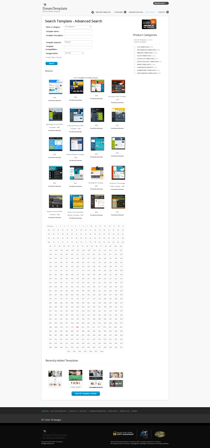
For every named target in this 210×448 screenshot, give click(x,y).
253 (110, 291)
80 (100, 242)
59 (81, 238)
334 (94, 315)
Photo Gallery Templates (147, 61)
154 (105, 262)
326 (50, 315)
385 (66, 331)
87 (55, 246)
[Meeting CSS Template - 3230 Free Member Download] (97, 179)
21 (63, 230)
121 (77, 254)
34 (123, 230)
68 (123, 238)
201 (55, 279)
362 (94, 323)
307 (99, 307)
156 (116, 262)
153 (99, 262)
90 (69, 246)
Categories (118, 12)
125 (99, 254)
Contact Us (73, 411)
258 (61, 295)
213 (121, 279)
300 (61, 307)
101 (121, 246)
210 (105, 279)
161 (66, 266)
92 (78, 246)
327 (55, 315)
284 (50, 303)
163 (77, 266)
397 (55, 335)
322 (105, 311)
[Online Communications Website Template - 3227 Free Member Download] (76, 208)
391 (99, 331)
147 (66, 262)
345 (77, 319)
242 (50, 291)
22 (67, 230)
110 (94, 250)
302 (72, 307)
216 (61, 283)
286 (61, 303)
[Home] (92, 12)
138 (94, 258)
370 (61, 327)
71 (58, 242)
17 (123, 226)
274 (72, 299)
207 (88, 279)
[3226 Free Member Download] (97, 208)
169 (110, 266)
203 (66, 279)
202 (61, 279)
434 (105, 343)
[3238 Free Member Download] (97, 121)
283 (121, 299)
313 (55, 311)
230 (61, 287)
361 (88, 323)
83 (113, 242)
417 (88, 339)
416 (83, 339)
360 (83, 323)
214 (50, 283)
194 (94, 275)
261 (77, 295)
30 (104, 230)
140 (105, 258)
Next (102, 351)
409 (121, 335)
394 (116, 331)
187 (55, 275)
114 (115, 250)
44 (90, 234)
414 (72, 339)
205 (77, 279)
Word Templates (144, 64)
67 (118, 238)
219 (77, 283)
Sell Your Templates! (58, 411)
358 (72, 323)
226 (116, 283)
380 (115, 327)
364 (105, 323)
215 (55, 283)
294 (105, 303)
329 (66, 315)
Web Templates (142, 442)
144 (50, 262)
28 (95, 230)
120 (72, 254)
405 (99, 335)
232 (72, 287)
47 (104, 234)
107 (78, 250)
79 (95, 242)
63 (100, 238)
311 (121, 307)
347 (88, 319)
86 (50, 246)
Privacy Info (112, 411)
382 (50, 331)
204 (72, 279)
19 (53, 230)
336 (105, 315)
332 (83, 315)
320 (94, 311)
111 (99, 250)
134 (72, 258)
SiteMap (134, 411)
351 (110, 319)
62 (95, 238)
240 (116, 287)
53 (53, 238)
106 (72, 250)
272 (61, 299)
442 (72, 347)
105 (67, 250)
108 (83, 250)
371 (67, 327)
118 (61, 254)
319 (88, 311)
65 (109, 238)
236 (94, 287)
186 (50, 275)
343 (66, 319)
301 (66, 307)
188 (61, 275)
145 (55, 262)
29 (100, 230)
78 (90, 242)
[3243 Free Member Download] (76, 93)
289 (77, 303)
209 (99, 279)
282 (116, 299)
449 (110, 347)
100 (115, 246)
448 (105, 347)
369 (56, 327)
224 (105, 283)
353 (121, 319)
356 (61, 323)
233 (77, 287)
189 (66, 275)
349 (99, 319)
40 (72, 234)
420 (105, 339)
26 (86, 230)
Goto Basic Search (54, 57)
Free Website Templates (147, 73)
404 (94, 335)
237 (99, 287)
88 (59, 246)
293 (99, 303)
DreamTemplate (55, 8)
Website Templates (145, 53)
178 (83, 270)
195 (99, 275)
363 (99, 323)
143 (121, 258)
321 (99, 311)
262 (83, 295)
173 (55, 270)
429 (77, 343)
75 (76, 242)
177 (77, 270)
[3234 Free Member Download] (97, 150)
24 (76, 230)
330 (72, 315)
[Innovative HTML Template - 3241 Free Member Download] (118, 92)
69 (49, 242)
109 (89, 250)
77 (86, 242)
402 (83, 335)
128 (115, 254)
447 (99, 347)
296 (116, 303)
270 (50, 299)
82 (109, 242)
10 (91, 226)
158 (50, 266)
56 (67, 238)
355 (55, 323)
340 (50, 319)
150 (83, 262)
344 (72, 319)
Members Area (159, 3)
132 (61, 258)
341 (55, 319)
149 (77, 262)
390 (94, 331)
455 (85, 351)
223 (99, 283)
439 (55, 347)
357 (66, 323)
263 (88, 295)
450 (116, 347)
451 (121, 347)
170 (116, 266)
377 (99, 327)
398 (61, 335)
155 (110, 262)
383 (55, 331)
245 (66, 291)
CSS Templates (143, 47)
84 (118, 242)
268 (116, 295)
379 (110, 327)
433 (99, 343)
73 (67, 242)
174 (61, 270)
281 (110, 299)
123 (88, 254)
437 (121, 343)
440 (61, 347)
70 (53, 242)
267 (110, 295)
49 (113, 234)
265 (99, 295)
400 (72, 335)
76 (81, 242)
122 (83, 254)
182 (105, 270)
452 (68, 351)
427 (66, 343)
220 (83, 283)
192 (83, 275)
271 (55, 299)
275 (77, 299)
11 (95, 226)
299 (55, 307)
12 (100, 226)
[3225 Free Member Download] (118, 208)
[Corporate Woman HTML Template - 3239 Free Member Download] (76, 121)
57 (72, 238)
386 (72, 331)
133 (66, 258)
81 (104, 242)
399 (66, 335)
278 (94, 299)
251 (99, 291)
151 (88, 262)
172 (50, 270)
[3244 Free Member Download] (55, 93)
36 (53, 234)
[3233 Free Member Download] (118, 149)
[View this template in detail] (55, 387)
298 (50, 307)
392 (105, 331)
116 (50, 254)
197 (110, 275)
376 (93, 327)
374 (82, 327)
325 (121, 311)
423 (121, 339)
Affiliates (83, 411)
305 (88, 307)
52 (49, 238)
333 (88, 315)
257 (55, 295)
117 (56, 254)
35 (49, 234)
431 (88, 343)
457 (96, 351)
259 (66, 295)
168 (105, 266)
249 (88, 291)
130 (50, 258)
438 (50, 347)
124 (93, 254)
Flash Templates (144, 56)
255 (121, 291)
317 (77, 311)
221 (88, 283)
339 (121, 315)
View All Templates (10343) (85, 393)
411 (55, 339)
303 (77, 307)
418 (94, 339)
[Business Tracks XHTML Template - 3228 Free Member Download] (55, 207)
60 (86, 238)
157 (121, 262)
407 (110, 335)
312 (50, 311)
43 (86, 234)
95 (92, 246)
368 (50, 327)
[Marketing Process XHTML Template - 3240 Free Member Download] (55, 120)
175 (66, 270)
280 (105, 299)
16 (119, 226)
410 (50, 339)
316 (72, 311)
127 (110, 254)
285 (55, 303)
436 (116, 343)
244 (61, 291)
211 (110, 279)
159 (55, 266)
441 (66, 347)
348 (94, 319)
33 (118, 230)
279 (99, 299)
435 (110, 343)
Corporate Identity (145, 67)
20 (58, 230)
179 (88, 270)
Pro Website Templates (146, 50)
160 (61, 266)
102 (50, 250)
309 (110, 307)
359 (77, 323)
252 (105, 291)
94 (87, 246)
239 (110, 287)
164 (83, 266)
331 (77, 315)
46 (100, 234)
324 (116, 311)
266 (105, 295)
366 (116, 323)
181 (99, 270)
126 (104, 254)
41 (76, 234)
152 (94, 262)
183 (110, 270)
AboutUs (45, 411)
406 (105, 335)
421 (110, 339)
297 (121, 303)
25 (81, 230)
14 (109, 226)
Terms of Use (124, 411)
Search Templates (140, 42)
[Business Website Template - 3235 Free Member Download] (76, 150)
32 (113, 230)
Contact (161, 12)
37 (58, 234)
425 (55, 343)
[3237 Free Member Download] (118, 121)
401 (77, 335)
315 (66, 311)
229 (55, 287)
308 (105, 307)
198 (116, 275)
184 (116, 270)
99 (110, 246)
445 (88, 347)
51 (123, 234)
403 (88, 335)
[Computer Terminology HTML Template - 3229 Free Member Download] (118, 179)
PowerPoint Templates (146, 70)
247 (77, 291)
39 (67, 234)
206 (83, 279)
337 (110, 315)
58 (76, 238)
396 (50, 335)
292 (94, 303)
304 (83, 307)
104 (61, 250)
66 (113, 238)
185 (121, 270)
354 (50, 323)
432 (94, 343)
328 (61, 315)
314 (61, 311)
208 (94, 279)
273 (66, 299)
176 (72, 270)
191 (77, 275)
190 (72, 275)
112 (105, 250)
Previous (50, 226)
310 (116, 307)
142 (116, 258)
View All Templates (140, 40)
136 (83, 258)
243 (55, 291)
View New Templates (103, 12)
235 (88, 287)
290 (83, 303)
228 (50, 287)
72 (63, 242)
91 (73, 246)
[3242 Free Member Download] (97, 91)
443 (77, 347)
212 (115, 279)
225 (110, 283)
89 (64, 246)
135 (77, 258)
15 (114, 226)
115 (121, 250)
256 (50, 295)
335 (99, 315)
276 (83, 299)
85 (123, 242)
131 (55, 258)
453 (74, 351)
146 (61, 262)
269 (121, 295)
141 (110, 258)
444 (83, 347)
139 (99, 258)
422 (115, 339)
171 (121, 266)
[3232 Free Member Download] (55, 179)
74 (72, 242)
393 (110, 331)
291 (88, 303)
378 (104, 327)
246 (72, 291)
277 (88, 299)
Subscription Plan (136, 12)
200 (50, 279)
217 (66, 283)
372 (72, 327)
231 (66, 287)
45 (95, 234)
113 (110, 250)
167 (99, 266)
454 (79, 351)
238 (105, 287)
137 (88, 258)
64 (104, 238)
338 (116, 315)
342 (61, 319)
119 (66, 254)
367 (121, 323)
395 (121, 331)
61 (90, 238)
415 (77, 339)
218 (72, 283)
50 (118, 234)
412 (61, 339)
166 (94, 266)
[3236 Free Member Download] (55, 150)
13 (105, 226)
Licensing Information (97, 411)
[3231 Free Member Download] (76, 179)
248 (83, 291)
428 (72, 343)
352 (116, 319)
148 (72, 262)
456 (90, 351)
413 (66, 339)
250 (94, 291)
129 (121, 254)
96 (96, 246)
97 (101, 246)
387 (77, 331)
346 (83, 319)
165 (88, 266)
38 (63, 234)
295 (110, 303)
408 (116, 335)
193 (88, 275)
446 (94, 347)
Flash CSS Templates (145, 59)
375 (88, 327)
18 (49, 230)
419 (99, 339)
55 (63, 238)
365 (110, 323)
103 (56, 250)
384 (61, 331)
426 (61, 343)
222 (94, 283)
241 (121, 287)
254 (116, 291)
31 (109, 230)
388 (83, 331)
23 (72, 230)
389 (88, 331)
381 (121, 327)
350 (105, 319)
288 (72, 303)
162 (72, 266)
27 (90, 230)
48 (109, 234)
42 (81, 234)
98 (106, 246)
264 (94, 295)
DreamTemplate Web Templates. (52, 442)
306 (94, 307)
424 (50, 343)
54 (58, 238)
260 (72, 295)
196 (105, 275)
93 (82, 246)
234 (83, 287)
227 (121, 283)
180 (94, 270)
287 (66, 303)
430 (83, 343)
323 (110, 311)
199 (121, 275)
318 (83, 311)
